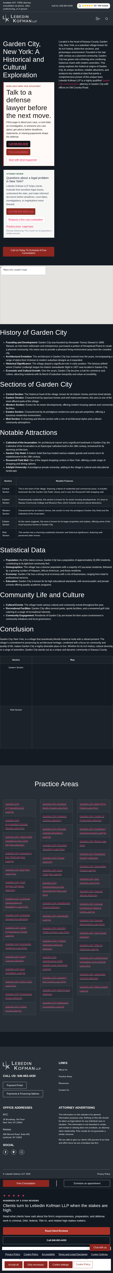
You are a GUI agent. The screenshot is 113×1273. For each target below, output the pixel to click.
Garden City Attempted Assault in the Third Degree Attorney (18, 840)
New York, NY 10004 (12, 1122)
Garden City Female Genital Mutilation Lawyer (54, 832)
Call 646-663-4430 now (20, 211)
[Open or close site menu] (98, 18)
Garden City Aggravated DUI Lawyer (14, 807)
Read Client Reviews (56, 1231)
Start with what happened (23, 160)
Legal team (27, 226)
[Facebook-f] (5, 1152)
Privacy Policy (12, 1254)
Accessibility (48, 1254)
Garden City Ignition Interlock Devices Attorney (54, 944)
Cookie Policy (31, 1254)
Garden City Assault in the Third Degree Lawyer (18, 857)
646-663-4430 (26, 1075)
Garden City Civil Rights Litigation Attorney (15, 886)
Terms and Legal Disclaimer (73, 1254)
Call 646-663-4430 (18, 144)
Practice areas (13, 226)
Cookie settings (61, 1264)
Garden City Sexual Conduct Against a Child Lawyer (91, 907)
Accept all (13, 1264)
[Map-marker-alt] (13, 1152)
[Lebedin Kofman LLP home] (20, 18)
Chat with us (100, 1247)
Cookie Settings (99, 1254)
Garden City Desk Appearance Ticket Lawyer (16, 931)
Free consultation (18, 152)
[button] (93, 6)
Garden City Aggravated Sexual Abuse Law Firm (16, 824)
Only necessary (36, 1264)
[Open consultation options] (106, 18)
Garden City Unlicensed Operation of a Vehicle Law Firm (94, 961)
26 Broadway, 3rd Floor (14, 1119)
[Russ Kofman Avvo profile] (21, 1152)
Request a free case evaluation (26, 219)
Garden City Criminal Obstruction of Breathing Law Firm (17, 902)
